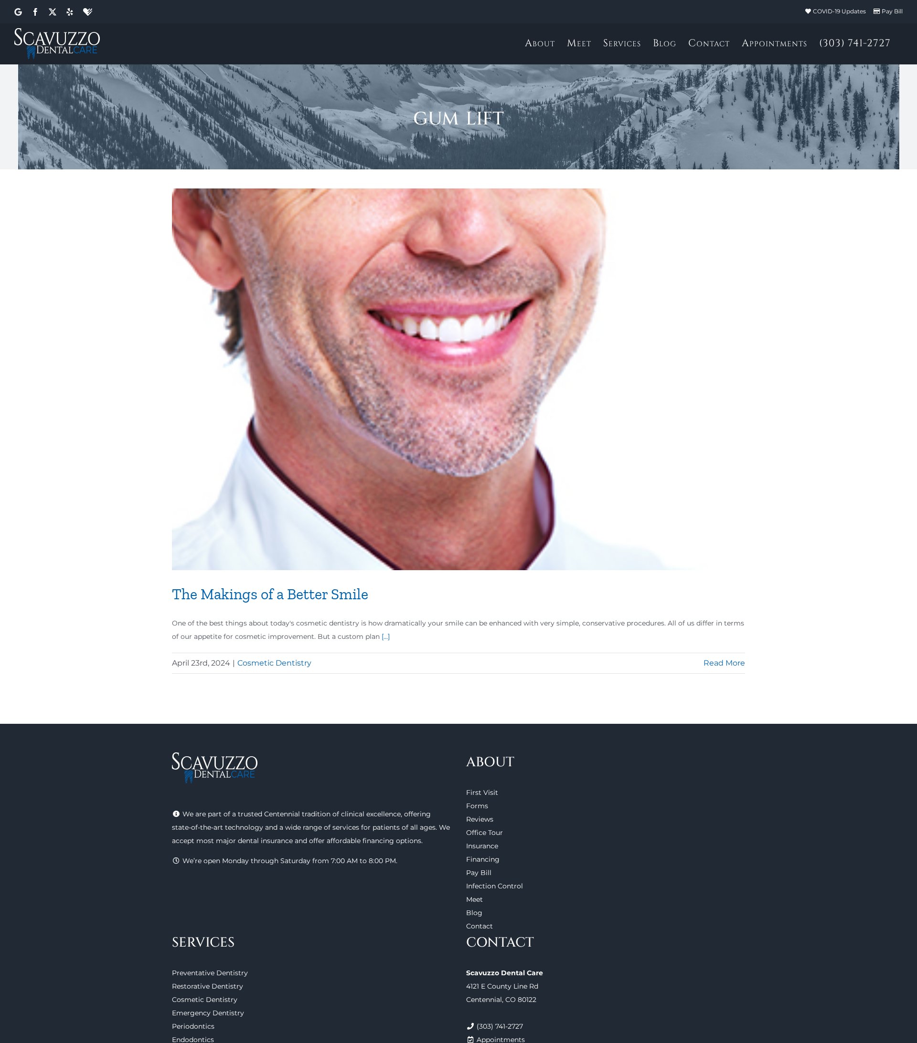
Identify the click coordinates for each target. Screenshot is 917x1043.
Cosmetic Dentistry (274, 663)
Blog (474, 912)
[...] (386, 636)
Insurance (482, 846)
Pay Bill (892, 11)
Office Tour (484, 832)
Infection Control (494, 886)
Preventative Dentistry (210, 973)
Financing (483, 859)
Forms (477, 806)
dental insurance (265, 840)
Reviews (479, 819)
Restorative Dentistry (207, 986)
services (345, 827)
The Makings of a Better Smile (270, 594)
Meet (474, 899)
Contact (479, 926)
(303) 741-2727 (500, 1026)
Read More (724, 663)
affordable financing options (374, 840)
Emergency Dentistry (208, 1013)
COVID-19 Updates (839, 11)
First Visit (482, 792)
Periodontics (193, 1026)
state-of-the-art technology (217, 827)
